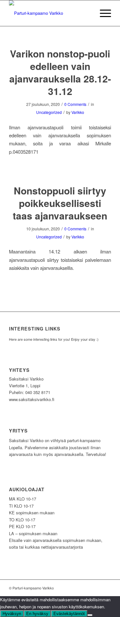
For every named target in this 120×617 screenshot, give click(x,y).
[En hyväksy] (89, 615)
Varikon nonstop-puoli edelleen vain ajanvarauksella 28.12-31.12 (60, 72)
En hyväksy (37, 613)
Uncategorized (49, 112)
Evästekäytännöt (69, 613)
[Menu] (102, 13)
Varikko (77, 112)
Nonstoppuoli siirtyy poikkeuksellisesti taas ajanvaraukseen (60, 203)
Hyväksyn (12, 613)
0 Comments (75, 104)
